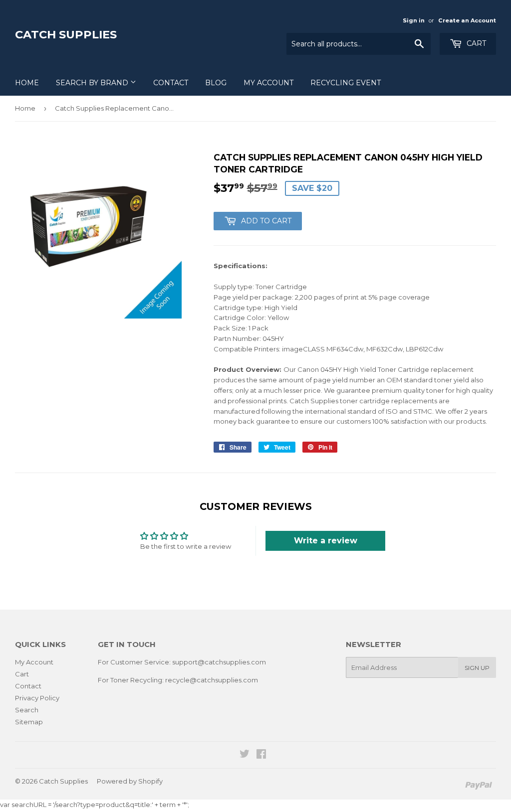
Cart (475, 43)
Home (27, 82)
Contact (170, 82)
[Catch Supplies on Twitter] (245, 755)
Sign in (414, 20)
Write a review (325, 540)
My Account (268, 82)
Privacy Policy (37, 698)
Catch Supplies (66, 34)
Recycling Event (345, 82)
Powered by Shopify (130, 781)
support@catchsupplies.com (219, 662)
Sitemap (29, 722)
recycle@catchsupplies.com (211, 680)
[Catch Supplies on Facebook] (261, 755)
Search (26, 710)
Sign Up (477, 667)
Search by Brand (93, 82)
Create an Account (467, 20)
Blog (216, 82)
